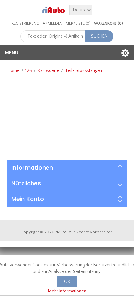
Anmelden (52, 23)
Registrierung (25, 23)
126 (28, 70)
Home (14, 70)
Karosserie (48, 70)
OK (67, 281)
